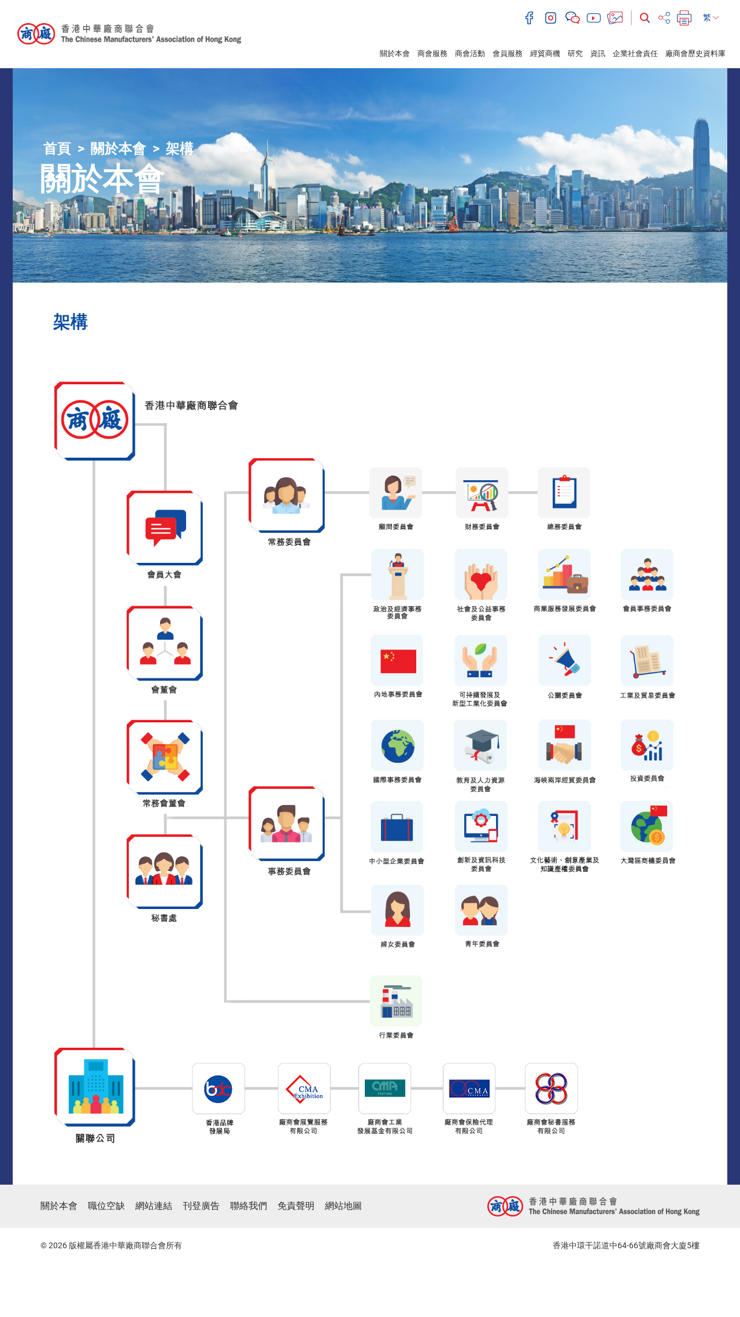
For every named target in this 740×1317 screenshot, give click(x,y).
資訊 (597, 53)
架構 (180, 148)
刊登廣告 (201, 1205)
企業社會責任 (635, 53)
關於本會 (395, 53)
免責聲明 (296, 1205)
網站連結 (153, 1205)
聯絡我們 (248, 1205)
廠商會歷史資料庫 (695, 53)
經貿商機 (545, 53)
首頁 (57, 148)
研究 (575, 53)
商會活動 (470, 53)
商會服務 (432, 53)
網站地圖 (343, 1205)
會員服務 (508, 53)
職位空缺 (106, 1205)
